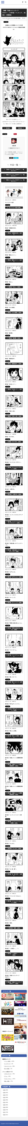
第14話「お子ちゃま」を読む (15, 577)
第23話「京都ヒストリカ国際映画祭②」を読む (15, 793)
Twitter (16, 157)
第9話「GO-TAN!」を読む (14, 441)
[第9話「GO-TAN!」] (14, 427)
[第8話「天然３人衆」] (14, 401)
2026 (4, 1090)
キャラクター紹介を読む (15, 207)
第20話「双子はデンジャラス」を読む (14, 709)
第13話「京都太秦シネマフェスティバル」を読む (15, 550)
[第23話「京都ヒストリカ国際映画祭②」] (14, 776)
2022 (4, 1100)
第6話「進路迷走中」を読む (15, 363)
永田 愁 (14, 145)
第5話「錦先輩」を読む (15, 338)
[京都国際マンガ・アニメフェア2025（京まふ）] (7, 1005)
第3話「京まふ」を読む (15, 287)
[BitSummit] (7, 1052)
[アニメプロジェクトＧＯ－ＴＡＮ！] (20, 1039)
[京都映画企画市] (20, 1044)
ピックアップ (7, 1063)
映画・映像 (7, 1081)
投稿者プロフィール (14, 148)
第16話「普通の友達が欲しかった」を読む (15, 628)
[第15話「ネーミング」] (14, 587)
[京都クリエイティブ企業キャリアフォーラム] (7, 1040)
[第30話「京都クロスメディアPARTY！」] (14, 965)
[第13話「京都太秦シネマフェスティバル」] (14, 533)
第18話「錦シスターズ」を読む (15, 682)
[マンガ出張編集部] (20, 1033)
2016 (4, 1114)
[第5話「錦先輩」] (14, 323)
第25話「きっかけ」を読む (14, 848)
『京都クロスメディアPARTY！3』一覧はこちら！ (14, 180)
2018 (4, 1109)
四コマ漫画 (16, 18)
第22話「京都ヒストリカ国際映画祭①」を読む (15, 765)
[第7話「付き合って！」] (14, 374)
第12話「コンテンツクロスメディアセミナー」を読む (15, 522)
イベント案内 (7, 1061)
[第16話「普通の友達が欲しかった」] (14, 613)
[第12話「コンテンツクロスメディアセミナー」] (14, 505)
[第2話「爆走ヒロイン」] (14, 245)
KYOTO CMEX (9, 1123)
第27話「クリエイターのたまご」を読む (15, 901)
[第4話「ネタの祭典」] (14, 297)
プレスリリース (8, 1066)
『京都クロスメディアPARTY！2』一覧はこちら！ (14, 175)
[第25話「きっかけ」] (14, 833)
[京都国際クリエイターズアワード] (7, 999)
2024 (4, 1095)
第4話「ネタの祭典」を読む (15, 312)
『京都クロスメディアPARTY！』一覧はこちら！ (14, 170)
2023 (4, 1097)
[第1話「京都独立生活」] (14, 218)
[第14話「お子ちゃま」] (14, 562)
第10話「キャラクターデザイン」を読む (15, 468)
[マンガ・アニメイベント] (20, 1005)
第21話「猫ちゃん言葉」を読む (15, 736)
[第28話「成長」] (14, 913)
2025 (4, 1092)
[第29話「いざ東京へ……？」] (14, 938)
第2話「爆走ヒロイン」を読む (15, 260)
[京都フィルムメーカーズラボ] (20, 1022)
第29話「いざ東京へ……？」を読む (15, 954)
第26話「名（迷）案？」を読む (15, 875)
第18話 (8, 128)
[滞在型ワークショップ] (7, 1033)
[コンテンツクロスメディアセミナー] (20, 1011)
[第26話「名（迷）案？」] (14, 859)
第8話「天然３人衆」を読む (15, 416)
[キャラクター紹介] (14, 192)
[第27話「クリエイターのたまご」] (14, 886)
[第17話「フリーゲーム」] (14, 640)
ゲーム (6, 1076)
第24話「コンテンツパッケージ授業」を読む (15, 822)
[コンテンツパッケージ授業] (7, 1014)
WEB (11, 157)
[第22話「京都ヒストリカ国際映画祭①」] (14, 748)
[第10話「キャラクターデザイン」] (14, 452)
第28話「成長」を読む (14, 928)
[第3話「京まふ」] (14, 272)
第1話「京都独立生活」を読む (15, 233)
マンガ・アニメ (10, 18)
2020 (4, 1104)
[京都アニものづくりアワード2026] (20, 1000)
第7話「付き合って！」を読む (15, 390)
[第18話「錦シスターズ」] (14, 667)
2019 (4, 1107)
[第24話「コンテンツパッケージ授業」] (14, 805)
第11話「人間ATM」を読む (14, 494)
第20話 (20, 128)
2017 (4, 1112)
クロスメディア (8, 1073)
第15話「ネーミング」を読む (15, 602)
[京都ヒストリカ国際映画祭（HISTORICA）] (7, 1024)
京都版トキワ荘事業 (10, 25)
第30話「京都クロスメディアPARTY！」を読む (15, 983)
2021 (4, 1102)
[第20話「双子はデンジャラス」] (14, 694)
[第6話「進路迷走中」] (14, 348)
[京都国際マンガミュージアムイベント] (20, 1028)
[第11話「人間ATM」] (14, 479)
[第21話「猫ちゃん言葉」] (14, 721)
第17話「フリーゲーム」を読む (15, 655)
